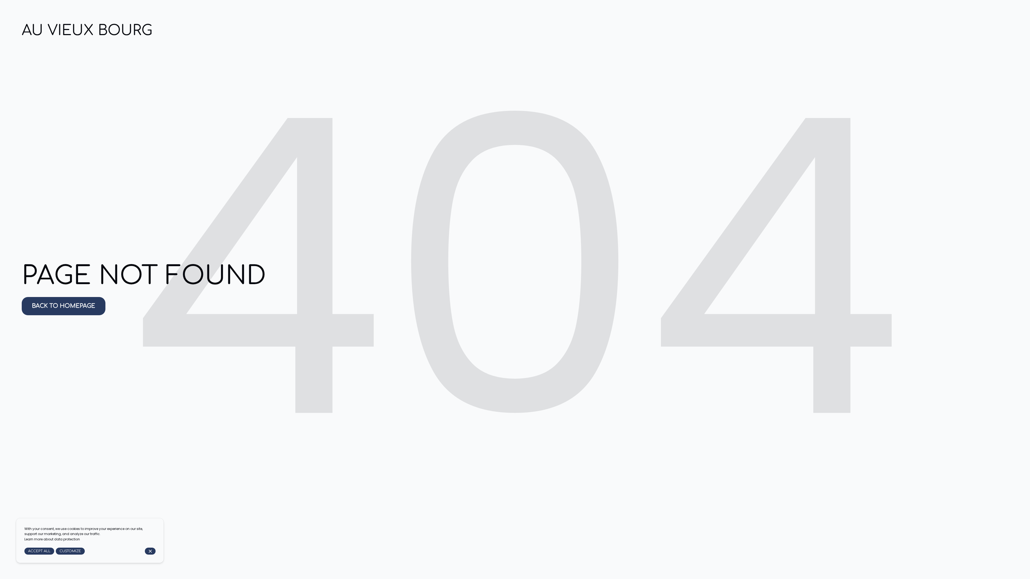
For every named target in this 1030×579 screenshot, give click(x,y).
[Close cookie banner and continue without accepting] (150, 551)
